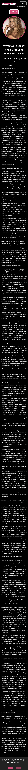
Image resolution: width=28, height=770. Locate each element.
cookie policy (16, 764)
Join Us (14, 12)
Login (23, 3)
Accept (10, 768)
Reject (18, 768)
